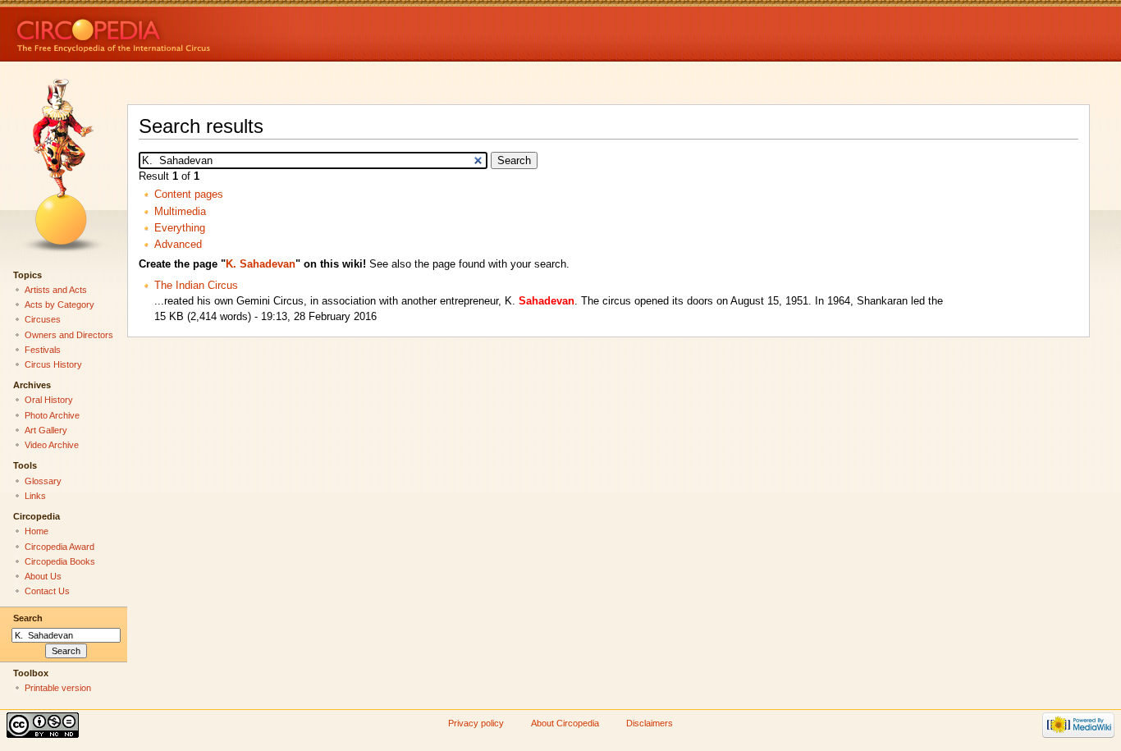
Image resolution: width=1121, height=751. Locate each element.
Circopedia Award (59, 547)
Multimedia (180, 212)
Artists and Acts (56, 290)
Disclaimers (649, 723)
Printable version (58, 688)
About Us (43, 576)
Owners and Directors (69, 335)
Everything (179, 228)
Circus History (53, 364)
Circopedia (168, 31)
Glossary (43, 481)
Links (35, 496)
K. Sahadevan (260, 264)
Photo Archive (52, 415)
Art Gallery (46, 430)
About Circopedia (565, 723)
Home (36, 531)
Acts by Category (59, 304)
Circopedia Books (60, 561)
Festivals (43, 350)
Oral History (49, 400)
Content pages (188, 194)
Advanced (178, 244)
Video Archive (52, 445)
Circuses (43, 319)
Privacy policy (476, 723)
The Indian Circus (196, 285)
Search (28, 618)
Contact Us (47, 591)
